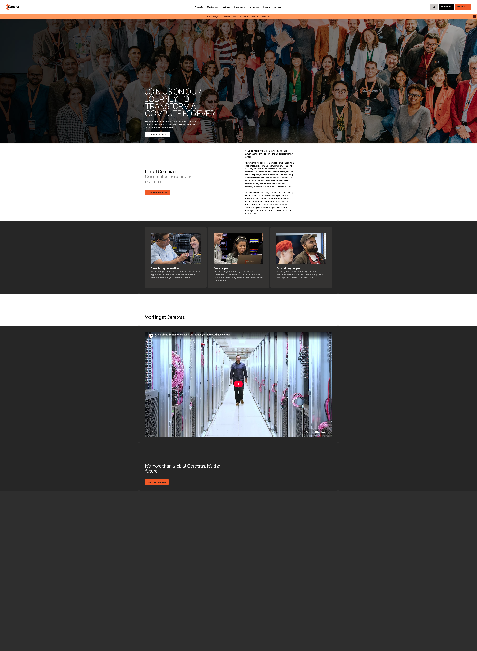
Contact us (446, 7)
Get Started (463, 7)
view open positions (157, 192)
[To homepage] (12, 7)
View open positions (157, 135)
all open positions (157, 482)
